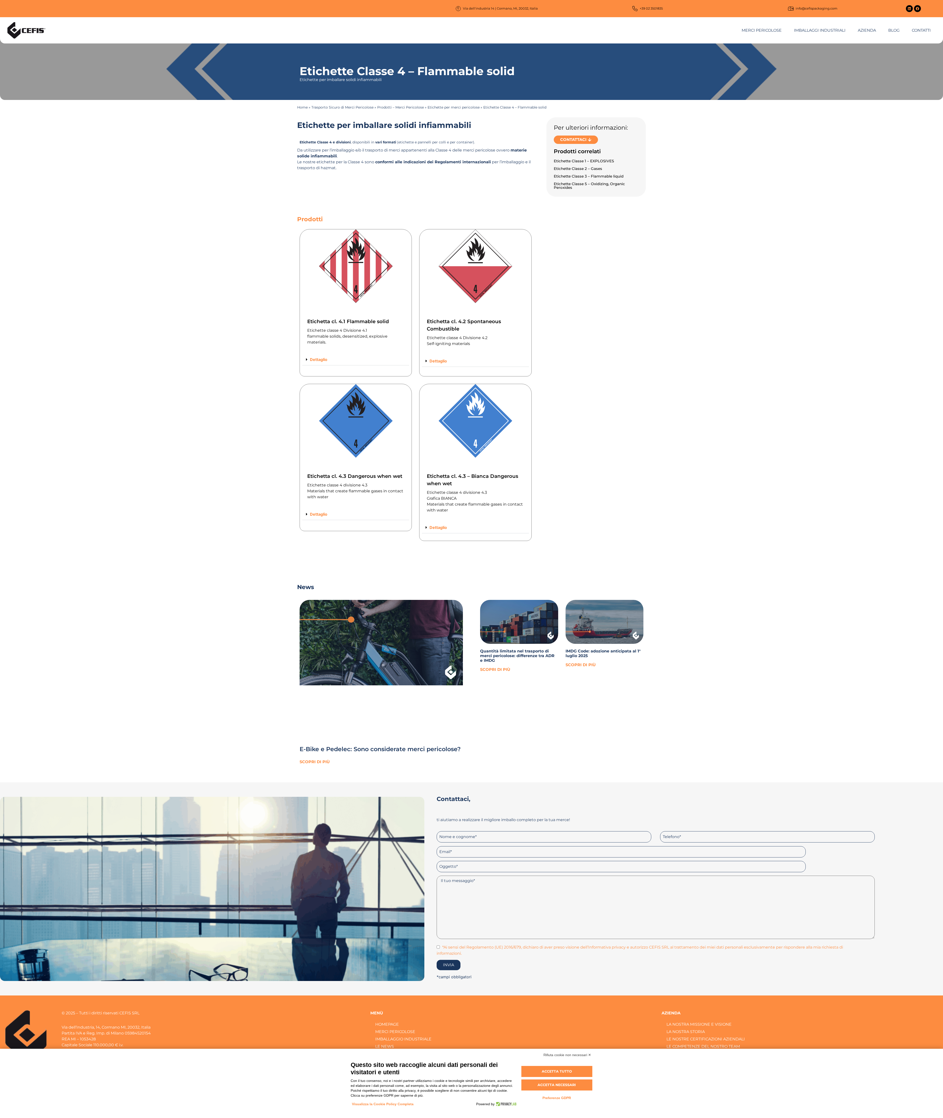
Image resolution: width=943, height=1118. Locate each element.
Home (302, 107)
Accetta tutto (557, 1071)
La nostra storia (685, 1031)
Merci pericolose (762, 30)
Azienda (867, 30)
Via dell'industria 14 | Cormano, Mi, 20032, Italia (500, 8)
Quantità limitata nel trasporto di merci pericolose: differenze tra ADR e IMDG (517, 656)
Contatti (921, 30)
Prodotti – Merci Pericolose (400, 107)
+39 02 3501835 (651, 8)
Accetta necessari (557, 1085)
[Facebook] (917, 8)
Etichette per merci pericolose (454, 107)
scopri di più (495, 669)
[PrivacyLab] (505, 1104)
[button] (355, 359)
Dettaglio (318, 359)
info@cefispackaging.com (816, 8)
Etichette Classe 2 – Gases (578, 168)
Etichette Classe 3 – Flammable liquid (589, 176)
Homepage (387, 1024)
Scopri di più (315, 761)
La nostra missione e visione (699, 1024)
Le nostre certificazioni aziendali (705, 1039)
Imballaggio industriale (403, 1039)
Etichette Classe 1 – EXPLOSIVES (584, 161)
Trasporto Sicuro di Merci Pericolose (342, 107)
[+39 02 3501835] (635, 8)
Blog (894, 30)
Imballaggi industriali (820, 30)
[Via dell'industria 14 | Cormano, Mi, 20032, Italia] (458, 8)
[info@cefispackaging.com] (790, 8)
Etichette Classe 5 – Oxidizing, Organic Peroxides (589, 185)
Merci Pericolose (395, 1031)
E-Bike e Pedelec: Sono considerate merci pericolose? (380, 749)
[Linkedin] (909, 8)
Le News (384, 1046)
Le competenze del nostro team (703, 1046)
